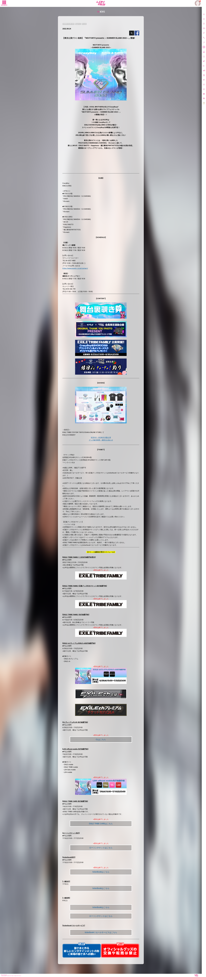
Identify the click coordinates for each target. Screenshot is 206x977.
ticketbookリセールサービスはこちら (101, 932)
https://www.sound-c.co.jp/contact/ (75, 268)
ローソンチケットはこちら (100, 848)
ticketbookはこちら (100, 872)
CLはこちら (101, 739)
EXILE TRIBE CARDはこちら (101, 823)
